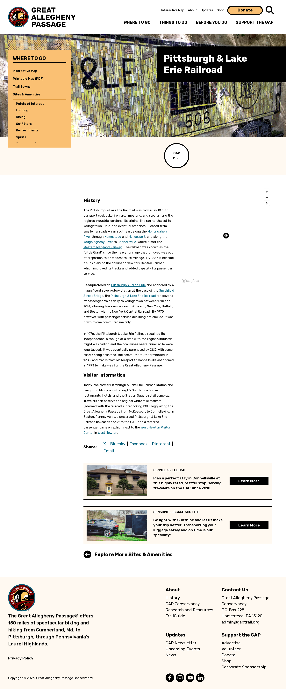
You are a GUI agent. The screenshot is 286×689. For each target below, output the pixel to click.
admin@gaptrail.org (241, 622)
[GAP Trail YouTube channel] (190, 678)
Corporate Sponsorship (244, 667)
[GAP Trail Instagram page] (180, 678)
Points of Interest (30, 104)
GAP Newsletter (181, 643)
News (171, 655)
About (192, 10)
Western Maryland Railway (102, 247)
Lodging (22, 110)
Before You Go (211, 22)
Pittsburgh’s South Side (128, 285)
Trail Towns (22, 86)
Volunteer (231, 649)
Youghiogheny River (98, 242)
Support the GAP (241, 635)
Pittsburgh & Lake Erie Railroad (133, 296)
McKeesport (136, 237)
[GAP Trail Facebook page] (170, 678)
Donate (245, 10)
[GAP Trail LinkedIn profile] (200, 678)
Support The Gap (255, 22)
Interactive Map (172, 10)
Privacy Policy (20, 658)
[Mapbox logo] (190, 281)
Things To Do (173, 22)
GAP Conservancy (183, 604)
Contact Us (235, 590)
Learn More (249, 481)
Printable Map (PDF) (28, 78)
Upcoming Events (183, 649)
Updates (207, 10)
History (173, 597)
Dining (20, 117)
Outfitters (24, 124)
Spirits (21, 137)
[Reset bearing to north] (267, 203)
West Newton (107, 433)
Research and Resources (189, 610)
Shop (220, 10)
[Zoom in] (267, 192)
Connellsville (127, 242)
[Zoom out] (267, 197)
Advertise (231, 643)
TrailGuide (175, 616)
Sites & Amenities (26, 94)
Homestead (112, 237)
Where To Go (137, 22)
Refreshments (27, 130)
